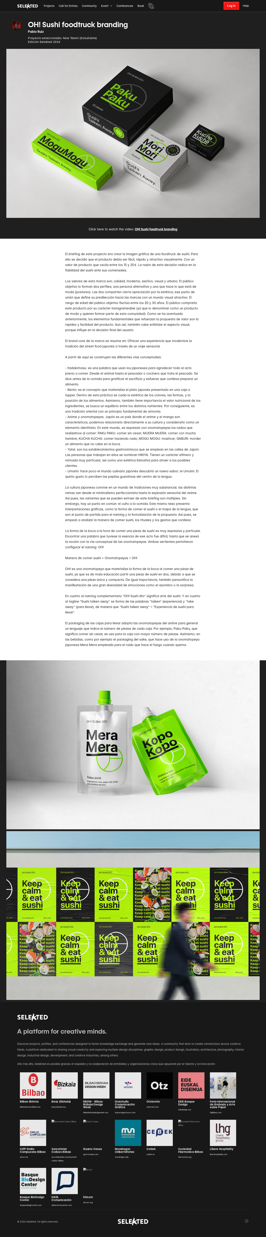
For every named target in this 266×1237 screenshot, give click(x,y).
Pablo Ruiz (36, 31)
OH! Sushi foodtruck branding (156, 229)
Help (246, 5)
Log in (231, 5)
